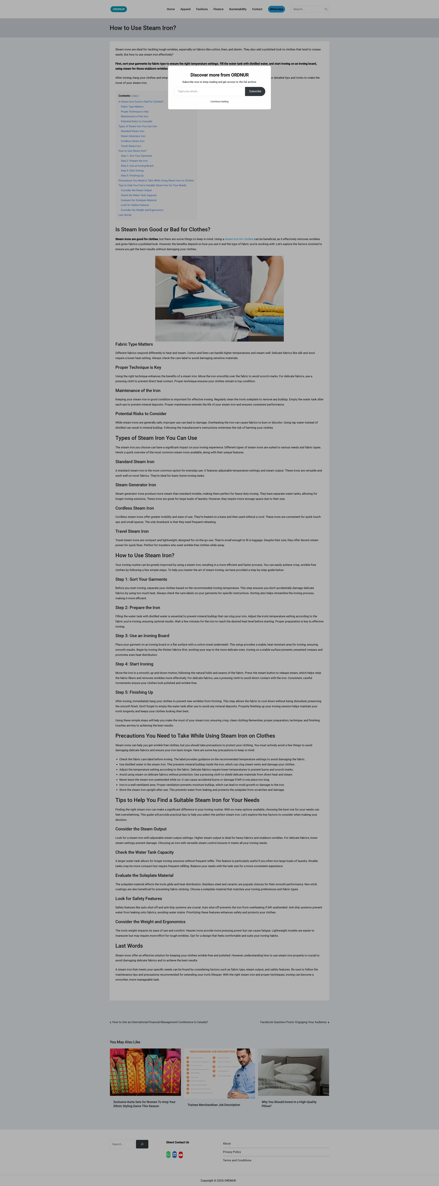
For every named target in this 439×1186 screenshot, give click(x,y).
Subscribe (255, 91)
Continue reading (219, 101)
